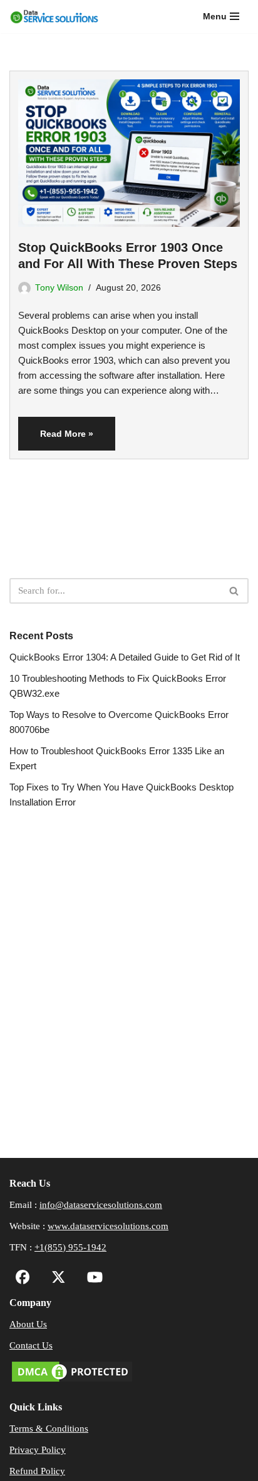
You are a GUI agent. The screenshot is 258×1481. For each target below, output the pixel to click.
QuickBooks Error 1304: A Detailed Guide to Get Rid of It (124, 657)
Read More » (55, 439)
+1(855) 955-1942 (70, 1247)
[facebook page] (22, 1279)
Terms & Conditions (48, 1429)
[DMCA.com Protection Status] (72, 1381)
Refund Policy (37, 1471)
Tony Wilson (59, 287)
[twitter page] (55, 1279)
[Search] (234, 591)
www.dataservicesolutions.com (108, 1226)
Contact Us (31, 1345)
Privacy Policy (37, 1450)
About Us (28, 1324)
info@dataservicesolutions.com (100, 1205)
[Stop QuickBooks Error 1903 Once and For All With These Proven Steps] (129, 149)
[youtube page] (92, 1279)
